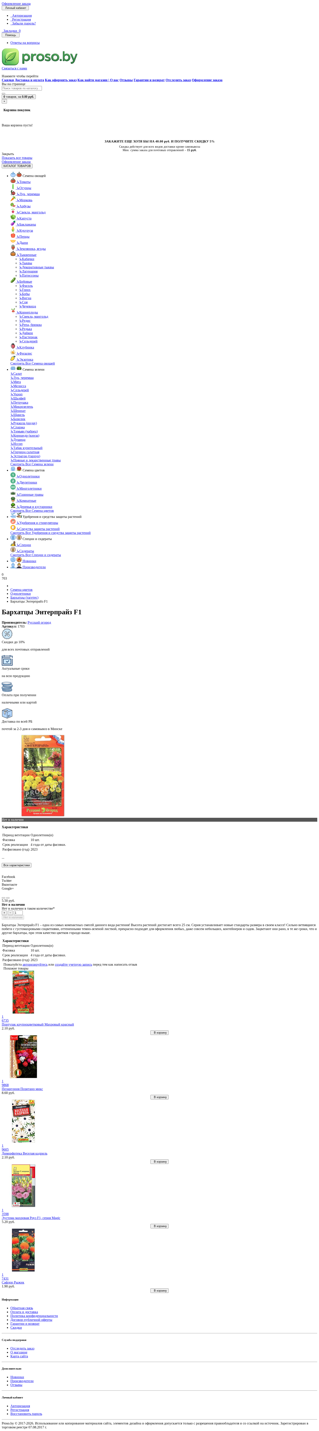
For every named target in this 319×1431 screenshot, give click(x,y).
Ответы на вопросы (25, 43)
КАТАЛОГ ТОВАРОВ (17, 166)
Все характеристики (16, 865)
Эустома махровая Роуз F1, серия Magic (31, 1218)
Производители (22, 1381)
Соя (23, 302)
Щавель (17, 415)
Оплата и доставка (24, 1312)
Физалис (24, 353)
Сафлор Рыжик (13, 1282)
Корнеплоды (27, 312)
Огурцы (23, 188)
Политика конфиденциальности (34, 1316)
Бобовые (24, 281)
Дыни (22, 243)
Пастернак (28, 337)
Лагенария (28, 271)
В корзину (159, 1032)
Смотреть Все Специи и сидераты (35, 555)
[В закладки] (3, 898)
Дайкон (26, 333)
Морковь (24, 200)
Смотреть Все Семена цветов (32, 510)
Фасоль (26, 286)
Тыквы (25, 263)
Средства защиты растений (38, 529)
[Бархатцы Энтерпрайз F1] (43, 816)
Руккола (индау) (23, 423)
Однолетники (28, 476)
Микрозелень (21, 406)
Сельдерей (28, 341)
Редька (25, 329)
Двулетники (26, 482)
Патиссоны (29, 275)
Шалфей (18, 398)
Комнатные (26, 500)
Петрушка (19, 402)
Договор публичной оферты (31, 1320)
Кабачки (26, 259)
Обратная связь (21, 1308)
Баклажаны (26, 224)
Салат (16, 373)
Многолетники (29, 488)
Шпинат (18, 411)
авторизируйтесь (35, 964)
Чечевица (27, 306)
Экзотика (24, 359)
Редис (25, 320)
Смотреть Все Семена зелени (32, 464)
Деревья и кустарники (34, 507)
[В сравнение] (8, 898)
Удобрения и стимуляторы (37, 523)
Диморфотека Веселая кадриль (24, 1153)
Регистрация (20, 19)
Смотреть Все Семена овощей (32, 363)
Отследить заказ (22, 1348)
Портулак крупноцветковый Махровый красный (38, 1024)
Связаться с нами (14, 68)
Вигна (25, 298)
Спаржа (17, 427)
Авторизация (21, 15)
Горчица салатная (24, 452)
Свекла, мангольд (31, 212)
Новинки (17, 1377)
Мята (15, 382)
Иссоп (16, 444)
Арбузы (23, 206)
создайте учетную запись (73, 964)
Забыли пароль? (23, 23)
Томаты (23, 182)
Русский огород (39, 622)
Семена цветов (21, 590)
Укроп (16, 394)
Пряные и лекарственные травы (35, 460)
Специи (23, 545)
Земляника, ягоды (31, 249)
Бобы (24, 294)
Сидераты (25, 551)
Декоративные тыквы (36, 267)
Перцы (23, 236)
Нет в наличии (12, 917)
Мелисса (18, 386)
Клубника (25, 347)
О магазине (18, 1352)
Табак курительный (26, 448)
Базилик (17, 419)
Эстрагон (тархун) (25, 456)
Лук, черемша (28, 194)
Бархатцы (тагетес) (24, 597)
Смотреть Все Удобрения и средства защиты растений (50, 533)
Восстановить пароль (26, 1414)
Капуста (23, 218)
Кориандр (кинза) (24, 435)
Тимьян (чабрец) (24, 431)
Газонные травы (29, 494)
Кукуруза (24, 230)
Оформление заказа (16, 3)
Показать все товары (17, 158)
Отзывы (16, 1385)
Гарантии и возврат (24, 1323)
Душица (17, 439)
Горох (25, 290)
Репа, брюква (30, 325)
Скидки (16, 1327)
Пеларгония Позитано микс (22, 1089)
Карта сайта (19, 1356)
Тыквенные (26, 255)
